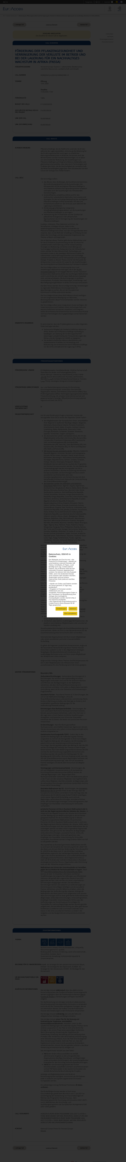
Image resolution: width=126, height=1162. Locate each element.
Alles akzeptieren (70, 613)
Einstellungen (61, 609)
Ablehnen (72, 609)
